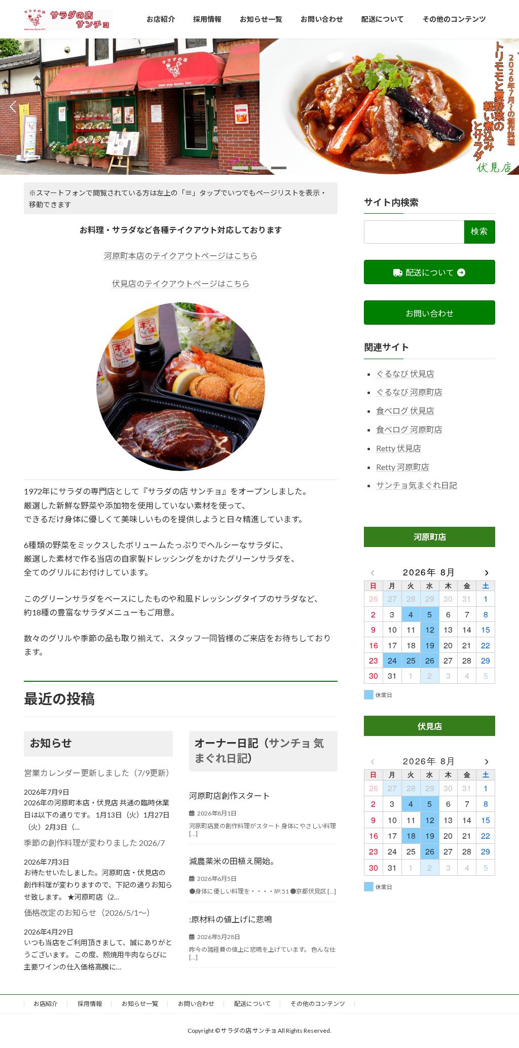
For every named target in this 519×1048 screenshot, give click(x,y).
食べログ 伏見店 (405, 410)
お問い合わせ (196, 1003)
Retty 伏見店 (398, 448)
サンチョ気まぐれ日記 (416, 485)
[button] (240, 168)
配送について (252, 1003)
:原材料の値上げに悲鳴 (230, 919)
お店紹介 (45, 1003)
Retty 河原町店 (402, 467)
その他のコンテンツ (317, 1003)
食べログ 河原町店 (409, 429)
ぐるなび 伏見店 (405, 373)
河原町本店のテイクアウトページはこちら (181, 255)
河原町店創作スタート (229, 795)
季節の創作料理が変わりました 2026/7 (94, 842)
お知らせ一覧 (140, 1003)
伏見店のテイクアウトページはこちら (181, 283)
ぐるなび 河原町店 (409, 392)
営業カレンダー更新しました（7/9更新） (98, 773)
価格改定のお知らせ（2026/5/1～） (89, 912)
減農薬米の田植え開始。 (233, 861)
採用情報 (90, 1003)
